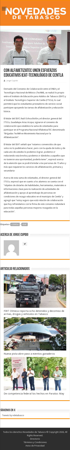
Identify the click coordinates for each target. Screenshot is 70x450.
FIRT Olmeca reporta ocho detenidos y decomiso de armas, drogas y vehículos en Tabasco (34, 312)
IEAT (25, 224)
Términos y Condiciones (35, 442)
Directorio (35, 439)
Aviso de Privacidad (35, 445)
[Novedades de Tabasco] (35, 12)
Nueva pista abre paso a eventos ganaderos (29, 353)
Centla (15, 224)
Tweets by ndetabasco (13, 415)
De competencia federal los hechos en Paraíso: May (34, 393)
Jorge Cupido (12, 81)
